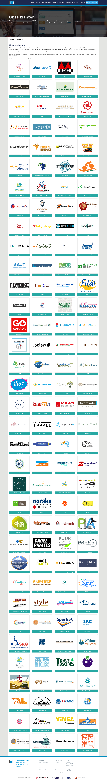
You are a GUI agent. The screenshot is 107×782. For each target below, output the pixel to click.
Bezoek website (19, 69)
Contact (82, 2)
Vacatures (75, 2)
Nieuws (61, 2)
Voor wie (32, 2)
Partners (55, 2)
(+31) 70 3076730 (43, 772)
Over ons (68, 2)
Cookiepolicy (69, 765)
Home (12, 39)
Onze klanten (46, 2)
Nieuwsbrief (69, 763)
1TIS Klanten (20, 39)
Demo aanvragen (92, 2)
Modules (38, 2)
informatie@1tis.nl (44, 770)
